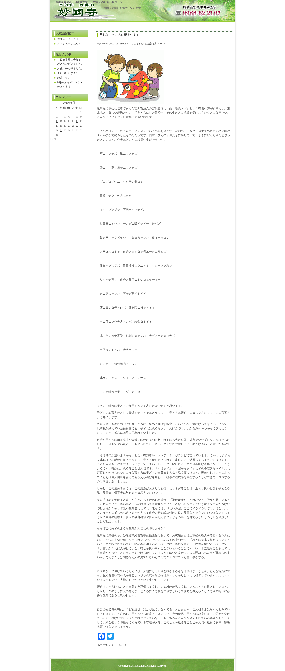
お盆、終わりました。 (70, 68)
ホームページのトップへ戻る (77, 9)
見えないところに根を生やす (119, 34)
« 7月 (53, 138)
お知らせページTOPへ (70, 39)
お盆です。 (64, 77)
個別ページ (159, 43)
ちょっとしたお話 (141, 43)
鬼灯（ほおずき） (68, 73)
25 (61, 130)
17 (57, 125)
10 (57, 121)
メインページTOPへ (69, 43)
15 (77, 121)
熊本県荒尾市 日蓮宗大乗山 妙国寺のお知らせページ (89, 2)
